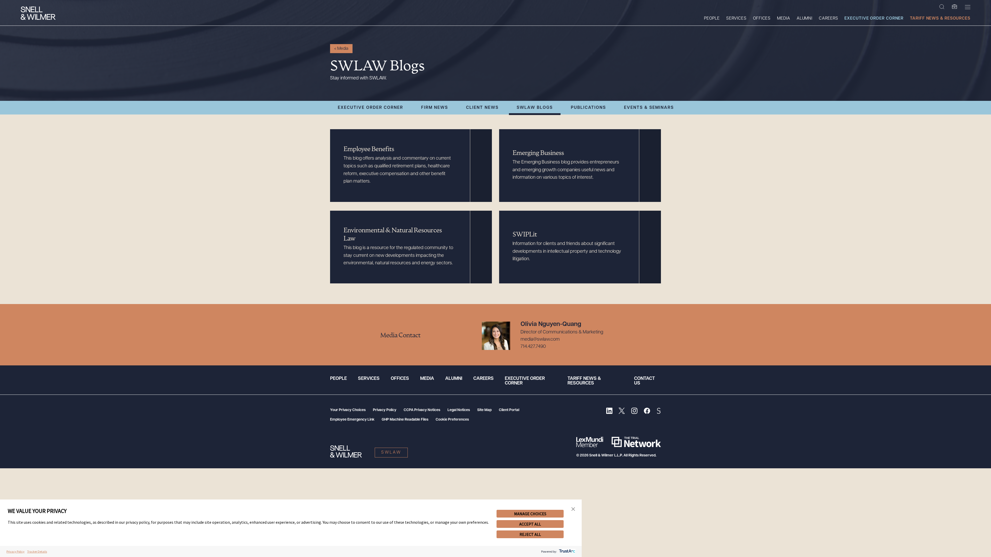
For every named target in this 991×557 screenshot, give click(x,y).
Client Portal (509, 410)
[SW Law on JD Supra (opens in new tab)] (658, 411)
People (712, 19)
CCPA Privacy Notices (422, 410)
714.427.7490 (533, 347)
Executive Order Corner (874, 19)
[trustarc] (566, 551)
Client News (482, 108)
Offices (762, 19)
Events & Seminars (649, 108)
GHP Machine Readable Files (405, 420)
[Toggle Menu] (967, 7)
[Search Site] (941, 7)
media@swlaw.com (540, 339)
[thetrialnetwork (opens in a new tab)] (636, 442)
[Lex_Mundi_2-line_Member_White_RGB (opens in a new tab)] (589, 442)
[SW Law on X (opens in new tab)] (622, 411)
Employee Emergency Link (352, 420)
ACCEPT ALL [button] (530, 524)
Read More (341, 131)
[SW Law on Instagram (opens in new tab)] (634, 411)
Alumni (804, 19)
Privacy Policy (384, 410)
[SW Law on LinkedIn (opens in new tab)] (609, 411)
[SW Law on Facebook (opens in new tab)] (647, 411)
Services (736, 19)
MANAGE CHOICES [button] (530, 513)
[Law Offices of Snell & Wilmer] (38, 13)
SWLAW (391, 452)
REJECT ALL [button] (530, 534)
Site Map (484, 410)
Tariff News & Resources (940, 19)
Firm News (434, 108)
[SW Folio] (954, 7)
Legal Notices (458, 410)
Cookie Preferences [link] (452, 420)
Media (783, 19)
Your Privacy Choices (348, 410)
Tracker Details (37, 551)
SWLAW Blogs (535, 108)
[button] (573, 509)
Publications (588, 108)
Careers (828, 19)
